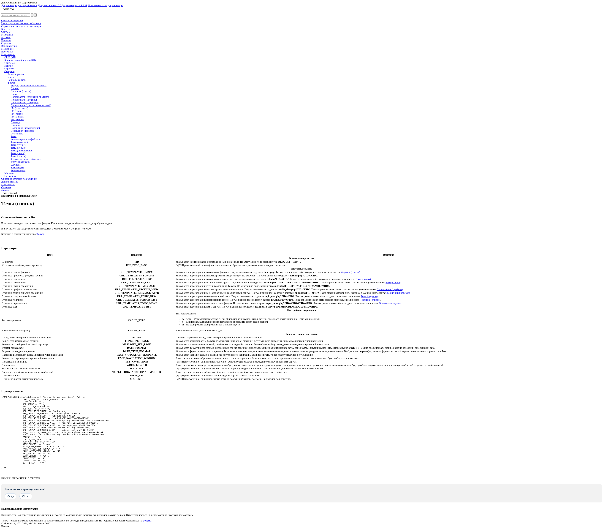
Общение (6, 187)
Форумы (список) (350, 272)
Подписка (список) (370, 299)
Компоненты (8, 184)
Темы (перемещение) (390, 303)
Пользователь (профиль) (390, 289)
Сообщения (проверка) (397, 293)
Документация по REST (74, 5)
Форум (5, 190)
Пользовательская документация (105, 5)
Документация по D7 (49, 5)
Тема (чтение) (393, 282)
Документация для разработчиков (19, 5)
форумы (147, 520)
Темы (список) (363, 279)
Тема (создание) (369, 296)
